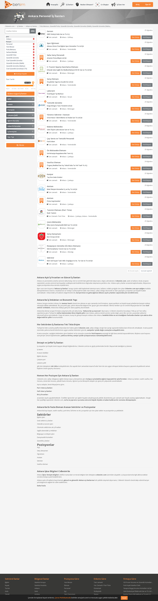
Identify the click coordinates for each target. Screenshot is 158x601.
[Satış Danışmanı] (41, 236)
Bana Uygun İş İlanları (18, 93)
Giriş (137, 4)
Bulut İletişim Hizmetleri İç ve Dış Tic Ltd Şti (62, 189)
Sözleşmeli (97, 591)
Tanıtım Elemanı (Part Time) (59, 210)
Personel (67, 588)
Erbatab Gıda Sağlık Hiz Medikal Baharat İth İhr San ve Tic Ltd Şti (69, 70)
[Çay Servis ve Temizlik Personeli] (41, 141)
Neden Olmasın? (86, 4)
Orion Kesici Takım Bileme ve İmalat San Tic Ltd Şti (64, 118)
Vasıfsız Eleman (54, 162)
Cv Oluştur (105, 4)
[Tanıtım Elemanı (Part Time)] (41, 212)
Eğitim (7, 582)
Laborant (51, 91)
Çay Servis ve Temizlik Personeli (60, 138)
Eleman (66, 585)
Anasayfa (54, 4)
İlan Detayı (135, 37)
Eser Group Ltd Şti (53, 237)
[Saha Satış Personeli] (41, 57)
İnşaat (7, 585)
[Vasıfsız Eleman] (41, 165)
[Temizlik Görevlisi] (41, 105)
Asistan (50, 186)
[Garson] (41, 33)
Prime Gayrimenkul (53, 201)
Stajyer (96, 594)
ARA (33, 31)
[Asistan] (41, 188)
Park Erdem (51, 141)
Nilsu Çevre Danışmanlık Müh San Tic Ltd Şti (62, 225)
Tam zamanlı (98, 582)
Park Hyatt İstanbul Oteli (131, 585)
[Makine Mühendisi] (41, 129)
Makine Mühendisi (55, 127)
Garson (50, 31)
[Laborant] (41, 93)
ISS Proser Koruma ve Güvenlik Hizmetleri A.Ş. (139, 582)
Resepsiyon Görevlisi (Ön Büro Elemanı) (63, 246)
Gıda (6, 591)
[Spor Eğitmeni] (41, 45)
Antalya (37, 594)
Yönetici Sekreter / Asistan (58, 115)
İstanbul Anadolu (40, 585)
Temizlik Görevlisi (54, 103)
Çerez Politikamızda (63, 598)
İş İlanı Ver (121, 4)
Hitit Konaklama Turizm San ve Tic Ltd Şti (61, 249)
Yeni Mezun (68, 582)
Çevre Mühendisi (54, 222)
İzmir (36, 591)
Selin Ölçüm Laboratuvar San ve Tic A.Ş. (61, 130)
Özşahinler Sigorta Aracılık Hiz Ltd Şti (60, 82)
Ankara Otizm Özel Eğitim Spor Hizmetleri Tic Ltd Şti (65, 46)
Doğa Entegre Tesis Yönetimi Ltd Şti (59, 106)
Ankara (37, 588)
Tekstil (7, 594)
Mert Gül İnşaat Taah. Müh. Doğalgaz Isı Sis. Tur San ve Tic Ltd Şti (70, 261)
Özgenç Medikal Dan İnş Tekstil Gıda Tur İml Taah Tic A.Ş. (67, 165)
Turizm (7, 588)
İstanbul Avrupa (40, 582)
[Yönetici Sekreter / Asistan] (41, 117)
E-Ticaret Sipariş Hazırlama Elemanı (62, 67)
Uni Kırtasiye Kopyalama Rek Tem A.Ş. (60, 153)
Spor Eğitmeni (53, 43)
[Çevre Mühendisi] (41, 224)
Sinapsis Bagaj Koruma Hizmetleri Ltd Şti (137, 588)
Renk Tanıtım (51, 213)
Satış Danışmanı (54, 234)
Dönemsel (97, 588)
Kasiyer (50, 174)
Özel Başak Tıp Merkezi (55, 94)
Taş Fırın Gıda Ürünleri (54, 177)
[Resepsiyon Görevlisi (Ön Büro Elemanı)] (41, 248)
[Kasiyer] (41, 176)
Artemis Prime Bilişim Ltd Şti (57, 58)
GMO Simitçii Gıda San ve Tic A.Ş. (58, 34)
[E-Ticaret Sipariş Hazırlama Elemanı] (41, 69)
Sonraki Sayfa (146, 271)
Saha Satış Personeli (55, 55)
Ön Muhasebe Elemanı (56, 150)
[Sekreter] (41, 260)
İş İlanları (69, 4)
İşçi (65, 591)
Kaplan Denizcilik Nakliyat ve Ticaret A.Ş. (137, 594)
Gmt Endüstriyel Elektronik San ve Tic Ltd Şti (138, 591)
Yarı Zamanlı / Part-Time (102, 585)
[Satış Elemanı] (41, 81)
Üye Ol (148, 4)
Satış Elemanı (53, 79)
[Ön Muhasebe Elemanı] (41, 153)
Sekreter (50, 258)
